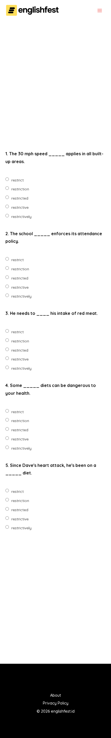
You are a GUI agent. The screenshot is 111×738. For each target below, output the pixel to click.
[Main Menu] (99, 11)
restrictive (20, 207)
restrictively (21, 216)
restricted (19, 198)
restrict (17, 180)
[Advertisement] (55, 85)
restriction (20, 189)
